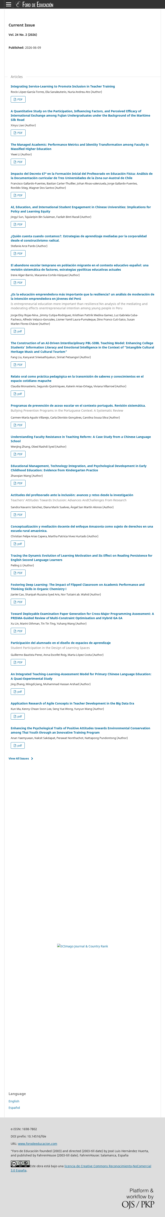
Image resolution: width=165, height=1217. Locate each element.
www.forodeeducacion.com (37, 1144)
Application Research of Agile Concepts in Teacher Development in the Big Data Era (72, 703)
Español (14, 1108)
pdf (19, 331)
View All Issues (19, 758)
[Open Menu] (8, 4)
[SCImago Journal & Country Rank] (82, 946)
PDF (20, 99)
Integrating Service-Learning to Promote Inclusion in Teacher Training (63, 86)
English (14, 1101)
